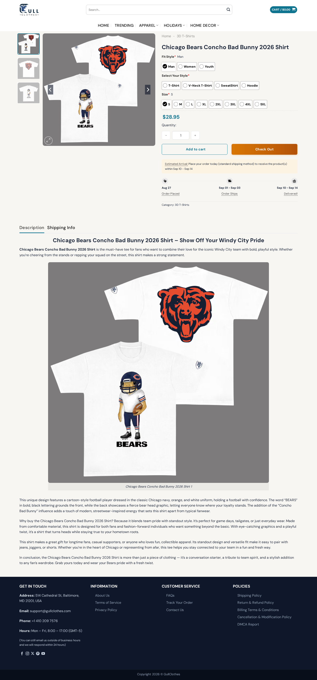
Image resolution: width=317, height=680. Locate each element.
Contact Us (175, 610)
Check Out (264, 149)
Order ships (229, 193)
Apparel (147, 25)
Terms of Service (108, 602)
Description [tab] (31, 227)
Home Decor (203, 25)
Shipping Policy (249, 595)
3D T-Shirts (186, 36)
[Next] (148, 89)
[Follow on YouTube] (43, 654)
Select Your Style (175, 76)
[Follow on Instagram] (27, 654)
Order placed (171, 193)
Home (103, 25)
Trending (124, 25)
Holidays (173, 25)
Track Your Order (179, 602)
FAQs (170, 595)
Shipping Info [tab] (61, 227)
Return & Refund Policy (255, 602)
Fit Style (169, 57)
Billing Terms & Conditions (258, 610)
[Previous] (50, 89)
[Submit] (228, 9)
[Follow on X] (32, 654)
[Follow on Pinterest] (37, 654)
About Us (102, 595)
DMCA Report (248, 624)
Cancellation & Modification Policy (264, 617)
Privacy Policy (106, 610)
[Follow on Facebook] (22, 654)
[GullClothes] (49, 9)
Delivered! (291, 193)
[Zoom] (48, 140)
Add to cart (196, 149)
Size (165, 94)
